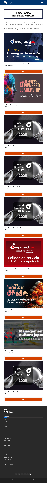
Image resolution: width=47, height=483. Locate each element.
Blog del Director (7, 454)
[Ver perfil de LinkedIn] (30, 474)
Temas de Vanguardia (8, 462)
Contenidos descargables (8, 466)
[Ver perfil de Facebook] (22, 474)
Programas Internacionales (9, 443)
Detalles (23, 71)
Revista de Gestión (7, 459)
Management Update (8, 457)
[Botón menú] (42, 2)
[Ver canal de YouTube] (27, 474)
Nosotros (5, 426)
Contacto (5, 428)
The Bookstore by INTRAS (8, 464)
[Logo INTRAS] (8, 2)
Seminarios (6, 435)
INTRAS (5, 419)
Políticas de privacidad (23, 481)
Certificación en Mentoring (9, 447)
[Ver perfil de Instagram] (25, 474)
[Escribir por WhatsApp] (16, 474)
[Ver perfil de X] (19, 474)
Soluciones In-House (7, 438)
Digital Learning (7, 440)
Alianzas (5, 421)
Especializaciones (7, 445)
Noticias (5, 424)
